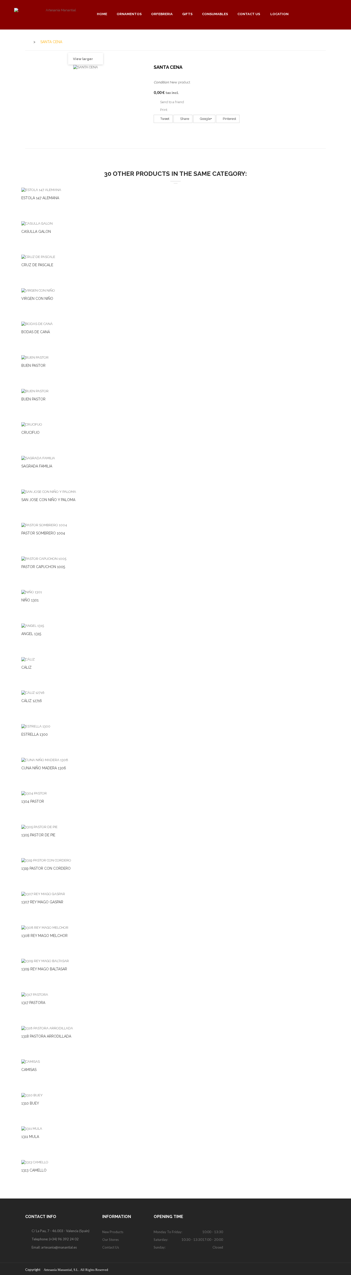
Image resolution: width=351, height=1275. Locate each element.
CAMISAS (28, 1070)
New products (112, 1232)
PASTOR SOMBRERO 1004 (43, 533)
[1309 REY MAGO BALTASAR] (45, 961)
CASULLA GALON (36, 231)
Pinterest (229, 119)
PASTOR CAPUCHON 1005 (43, 567)
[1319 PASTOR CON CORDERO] (46, 860)
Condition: (161, 82)
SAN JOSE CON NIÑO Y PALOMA (48, 500)
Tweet (164, 119)
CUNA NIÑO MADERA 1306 (43, 768)
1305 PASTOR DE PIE (38, 835)
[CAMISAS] (30, 1061)
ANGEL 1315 (31, 634)
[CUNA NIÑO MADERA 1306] (44, 760)
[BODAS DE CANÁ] (37, 324)
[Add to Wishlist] (156, 190)
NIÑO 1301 (30, 600)
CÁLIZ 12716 (31, 701)
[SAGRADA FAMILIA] (38, 458)
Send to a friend (172, 102)
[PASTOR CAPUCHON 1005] (43, 558)
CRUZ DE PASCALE (37, 265)
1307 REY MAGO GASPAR (42, 902)
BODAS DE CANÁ (35, 332)
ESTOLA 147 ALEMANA (40, 198)
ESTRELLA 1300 (34, 734)
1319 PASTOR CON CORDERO (46, 868)
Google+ (205, 119)
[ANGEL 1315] (32, 625)
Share (184, 119)
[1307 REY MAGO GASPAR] (43, 894)
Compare (169, 190)
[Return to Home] (27, 42)
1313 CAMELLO (34, 1170)
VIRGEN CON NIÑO (37, 298)
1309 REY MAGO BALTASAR (44, 969)
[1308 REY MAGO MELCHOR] (44, 927)
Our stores (110, 1240)
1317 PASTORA (33, 1003)
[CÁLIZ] (28, 659)
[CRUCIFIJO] (31, 424)
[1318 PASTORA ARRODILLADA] (47, 1028)
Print (163, 110)
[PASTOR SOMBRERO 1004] (44, 525)
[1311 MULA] (31, 1128)
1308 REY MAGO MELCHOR (44, 936)
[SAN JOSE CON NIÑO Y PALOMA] (48, 491)
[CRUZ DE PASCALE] (38, 257)
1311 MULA (30, 1137)
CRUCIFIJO (30, 432)
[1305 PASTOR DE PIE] (39, 827)
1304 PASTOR (32, 801)
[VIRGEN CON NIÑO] (38, 290)
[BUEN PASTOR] (35, 357)
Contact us (110, 1247)
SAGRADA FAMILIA (36, 466)
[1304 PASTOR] (34, 793)
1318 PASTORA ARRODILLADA (46, 1036)
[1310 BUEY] (32, 1095)
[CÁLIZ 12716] (32, 693)
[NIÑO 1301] (31, 592)
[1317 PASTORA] (34, 994)
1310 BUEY (30, 1103)
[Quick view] (182, 190)
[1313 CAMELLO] (34, 1162)
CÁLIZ (26, 667)
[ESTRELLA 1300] (35, 726)
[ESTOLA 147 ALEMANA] (41, 189)
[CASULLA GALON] (37, 223)
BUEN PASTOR (33, 365)
